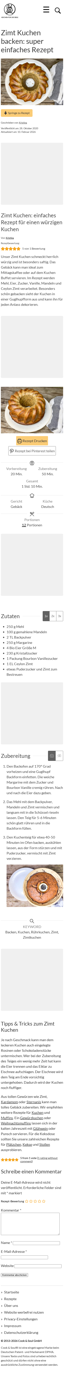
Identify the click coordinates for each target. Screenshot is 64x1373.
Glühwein (40, 1128)
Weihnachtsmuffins (16, 1123)
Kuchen (37, 1112)
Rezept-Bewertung (12, 1201)
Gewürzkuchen (31, 1118)
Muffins (7, 1118)
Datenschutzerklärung (21, 1332)
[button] (3, 248)
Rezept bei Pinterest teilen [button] (34, 451)
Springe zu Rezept (18, 113)
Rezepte (10, 1299)
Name (6, 1242)
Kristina (23, 122)
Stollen (44, 1144)
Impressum (12, 1326)
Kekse (27, 1144)
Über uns (11, 1305)
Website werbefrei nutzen (24, 1312)
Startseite (11, 1292)
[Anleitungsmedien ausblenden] (59, 756)
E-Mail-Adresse (14, 1251)
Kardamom (9, 1102)
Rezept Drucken (34, 441)
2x (52, 616)
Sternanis (33, 1102)
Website (7, 1265)
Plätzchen (13, 1144)
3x (59, 616)
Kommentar (11, 1210)
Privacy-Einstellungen (21, 1319)
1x (46, 616)
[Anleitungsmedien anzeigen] (51, 756)
